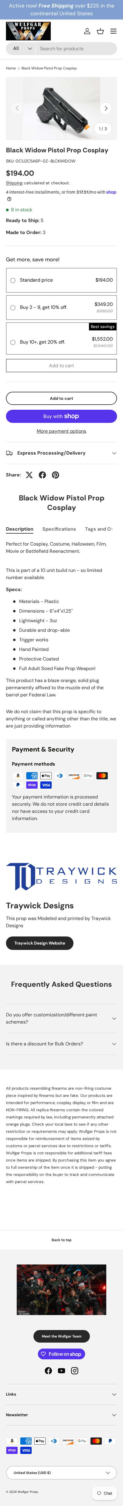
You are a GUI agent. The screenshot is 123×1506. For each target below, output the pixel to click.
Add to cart (61, 365)
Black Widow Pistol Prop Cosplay (49, 68)
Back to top (62, 1240)
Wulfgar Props (28, 1492)
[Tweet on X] (29, 475)
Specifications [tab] (59, 529)
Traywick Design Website (39, 943)
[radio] (61, 280)
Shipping (14, 183)
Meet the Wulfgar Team (62, 1336)
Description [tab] (19, 529)
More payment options (61, 431)
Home (11, 68)
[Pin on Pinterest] (55, 475)
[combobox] (61, 48)
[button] (100, 31)
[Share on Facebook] (42, 475)
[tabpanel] (61, 620)
